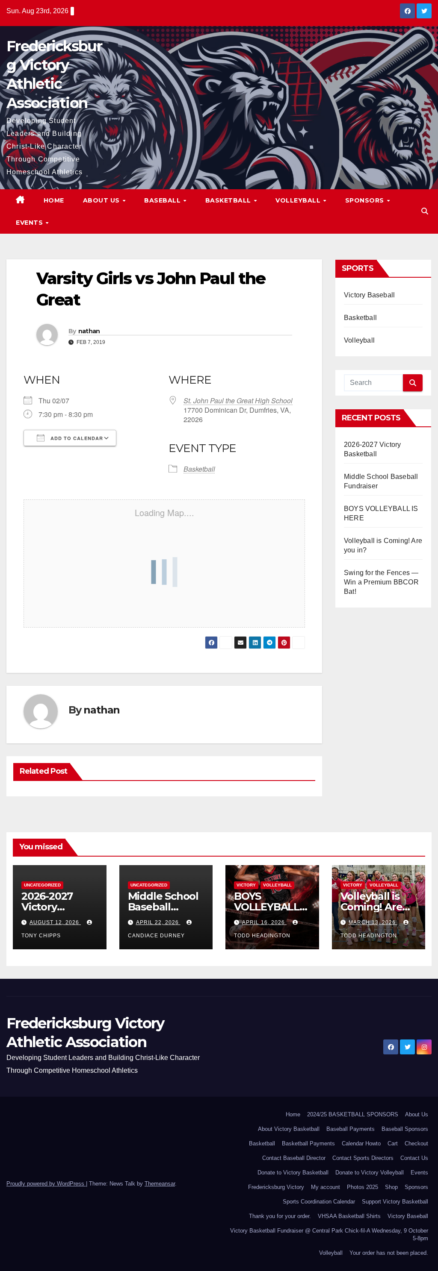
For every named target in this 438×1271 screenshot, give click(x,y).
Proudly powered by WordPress (46, 1183)
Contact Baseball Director (294, 1158)
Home (54, 200)
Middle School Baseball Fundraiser (163, 907)
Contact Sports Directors (363, 1158)
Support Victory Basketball (395, 1201)
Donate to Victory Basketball (292, 1172)
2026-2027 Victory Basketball (47, 907)
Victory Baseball (369, 295)
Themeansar (160, 1183)
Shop (391, 1187)
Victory (246, 885)
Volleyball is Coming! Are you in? (371, 907)
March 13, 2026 (373, 922)
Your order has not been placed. (388, 1253)
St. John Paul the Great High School (238, 400)
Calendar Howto (361, 1143)
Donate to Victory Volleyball (369, 1172)
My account (325, 1187)
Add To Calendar (76, 438)
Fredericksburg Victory (276, 1187)
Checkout (416, 1143)
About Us (102, 200)
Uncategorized (42, 885)
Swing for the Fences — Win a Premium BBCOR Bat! (381, 582)
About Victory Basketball (289, 1129)
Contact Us (414, 1158)
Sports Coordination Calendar (319, 1201)
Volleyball (299, 200)
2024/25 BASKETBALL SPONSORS (352, 1114)
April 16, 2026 (264, 922)
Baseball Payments (350, 1129)
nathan (89, 331)
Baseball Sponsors (405, 1129)
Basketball (229, 200)
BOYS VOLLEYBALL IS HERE (266, 907)
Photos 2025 (362, 1187)
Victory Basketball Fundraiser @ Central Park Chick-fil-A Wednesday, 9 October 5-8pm (329, 1234)
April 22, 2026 (158, 922)
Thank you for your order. (280, 1216)
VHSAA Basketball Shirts (349, 1216)
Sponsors (365, 200)
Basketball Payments (308, 1143)
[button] (424, 211)
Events (30, 222)
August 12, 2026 (55, 922)
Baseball (163, 200)
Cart (393, 1143)
